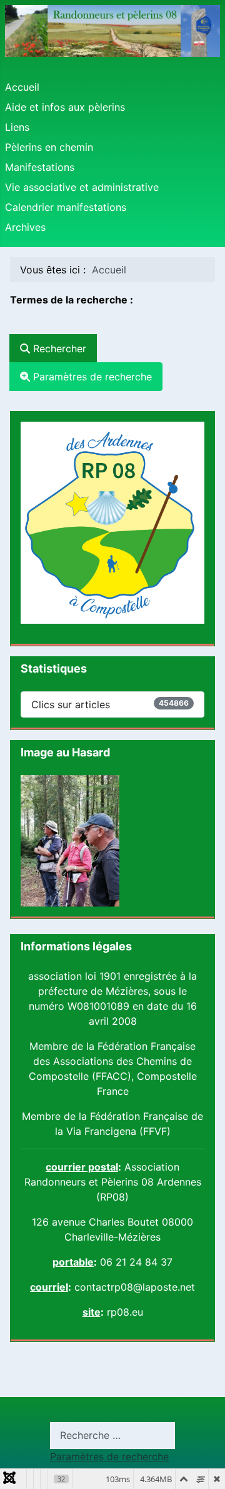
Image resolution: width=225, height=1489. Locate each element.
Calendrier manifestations (65, 207)
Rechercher (58, 348)
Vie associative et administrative (82, 187)
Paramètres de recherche (91, 376)
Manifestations (39, 167)
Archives (25, 227)
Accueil (22, 87)
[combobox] (72, 320)
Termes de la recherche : (71, 299)
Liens (17, 127)
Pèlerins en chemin (49, 147)
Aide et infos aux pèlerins (65, 107)
